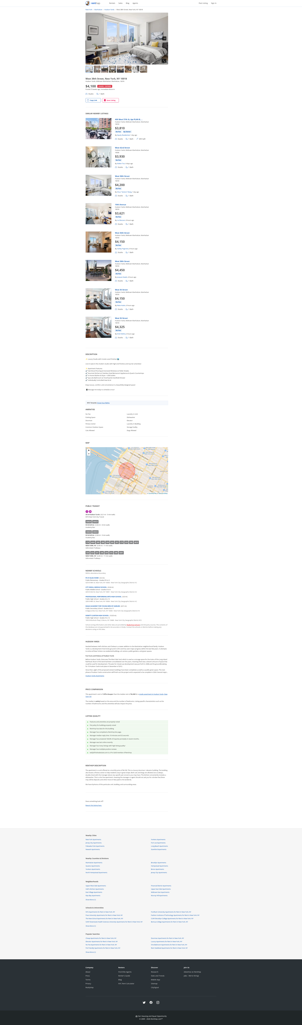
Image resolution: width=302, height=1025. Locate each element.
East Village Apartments (94, 892)
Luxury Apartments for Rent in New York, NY (166, 941)
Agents (135, 3)
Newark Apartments (93, 849)
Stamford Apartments (158, 849)
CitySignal (155, 987)
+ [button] (89, 450)
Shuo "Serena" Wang (124, 192)
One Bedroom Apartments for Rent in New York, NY (169, 945)
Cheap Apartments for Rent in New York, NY (101, 938)
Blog (127, 3)
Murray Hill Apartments (159, 895)
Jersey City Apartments (94, 843)
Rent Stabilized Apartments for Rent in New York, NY (169, 948)
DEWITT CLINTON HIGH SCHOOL (97, 615)
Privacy (88, 983)
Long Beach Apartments (159, 846)
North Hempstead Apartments (96, 872)
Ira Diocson (121, 220)
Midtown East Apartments (160, 892)
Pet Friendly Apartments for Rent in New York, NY (103, 948)
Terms (88, 980)
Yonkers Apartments (158, 839)
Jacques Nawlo (122, 277)
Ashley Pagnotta (123, 249)
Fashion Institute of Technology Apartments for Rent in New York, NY (175, 915)
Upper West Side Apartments (96, 886)
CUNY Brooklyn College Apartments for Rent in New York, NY (172, 918)
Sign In (213, 3)
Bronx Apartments (157, 869)
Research (154, 972)
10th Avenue (120, 204)
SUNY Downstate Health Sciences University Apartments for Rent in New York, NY (114, 922)
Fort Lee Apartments (158, 843)
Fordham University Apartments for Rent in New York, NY (171, 912)
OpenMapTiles (152, 493)
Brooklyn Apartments (158, 863)
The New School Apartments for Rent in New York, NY (104, 918)
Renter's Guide (124, 976)
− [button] (89, 453)
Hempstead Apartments (159, 866)
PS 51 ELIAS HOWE (92, 578)
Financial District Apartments (161, 886)
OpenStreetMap (163, 493)
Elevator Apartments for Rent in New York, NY (102, 941)
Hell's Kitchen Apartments (95, 889)
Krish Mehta (121, 334)
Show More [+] (91, 900)
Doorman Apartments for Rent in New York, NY (167, 938)
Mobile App (155, 980)
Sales (120, 3)
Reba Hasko (121, 305)
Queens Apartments (93, 866)
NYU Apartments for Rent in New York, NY (100, 912)
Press (88, 976)
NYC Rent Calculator (126, 983)
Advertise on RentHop (192, 972)
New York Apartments (93, 839)
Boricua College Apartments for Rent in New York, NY (169, 922)
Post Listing (203, 3)
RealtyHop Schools (133, 625)
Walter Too (121, 163)
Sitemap (154, 983)
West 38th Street (122, 176)
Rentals (112, 3)
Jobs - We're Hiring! (191, 976)
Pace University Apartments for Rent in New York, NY (104, 915)
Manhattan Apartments (94, 863)
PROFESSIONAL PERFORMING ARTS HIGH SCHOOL (104, 597)
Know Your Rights (103, 403)
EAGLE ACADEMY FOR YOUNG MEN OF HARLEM (103, 606)
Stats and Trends (157, 976)
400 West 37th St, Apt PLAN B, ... (129, 119)
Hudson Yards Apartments (95, 676)
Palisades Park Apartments (95, 846)
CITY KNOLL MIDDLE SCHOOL (96, 587)
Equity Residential (123, 135)
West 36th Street (122, 233)
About (88, 972)
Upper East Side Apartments (161, 889)
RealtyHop (90, 987)
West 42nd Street (122, 147)
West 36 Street (121, 290)
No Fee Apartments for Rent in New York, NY (101, 945)
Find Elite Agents (125, 972)
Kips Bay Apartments (93, 895)
